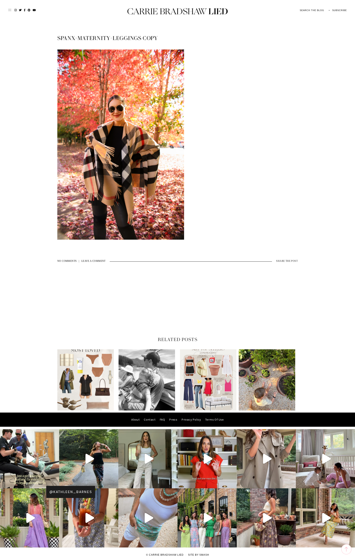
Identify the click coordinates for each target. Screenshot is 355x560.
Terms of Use (214, 419)
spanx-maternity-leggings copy (107, 38)
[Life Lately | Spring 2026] (267, 409)
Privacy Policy (191, 419)
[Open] (29, 458)
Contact (150, 419)
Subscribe (339, 10)
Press (173, 419)
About (135, 419)
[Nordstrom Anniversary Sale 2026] (85, 409)
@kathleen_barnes (70, 492)
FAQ (162, 419)
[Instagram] (55, 483)
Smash (204, 554)
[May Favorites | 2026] (208, 409)
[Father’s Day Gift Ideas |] (147, 409)
